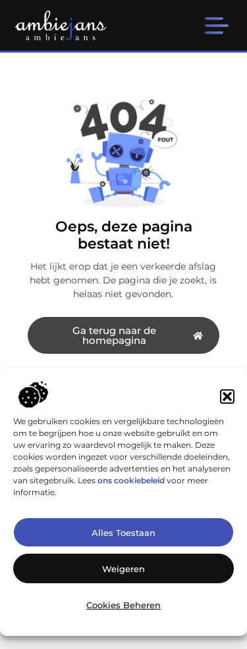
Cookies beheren (123, 605)
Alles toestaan (123, 532)
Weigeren (123, 569)
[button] (227, 396)
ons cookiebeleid (131, 480)
